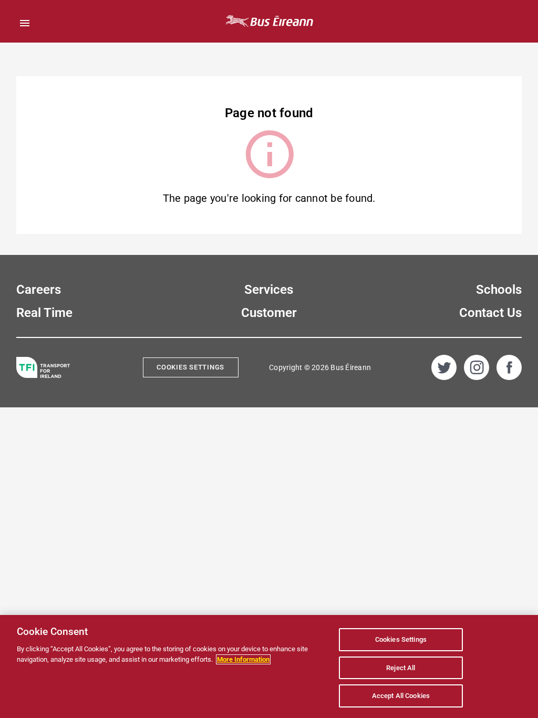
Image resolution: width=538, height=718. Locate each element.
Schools (499, 289)
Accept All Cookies (401, 696)
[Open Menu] (25, 23)
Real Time (44, 312)
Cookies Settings (190, 367)
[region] (269, 666)
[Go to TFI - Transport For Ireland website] (43, 367)
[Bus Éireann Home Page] (269, 21)
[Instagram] (476, 367)
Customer (269, 312)
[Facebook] (509, 367)
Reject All (400, 668)
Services (268, 289)
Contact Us (490, 312)
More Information (243, 659)
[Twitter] (444, 367)
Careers (38, 289)
